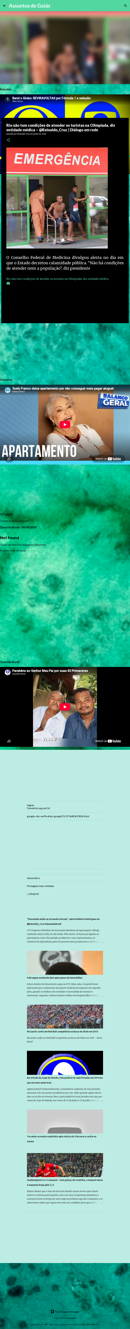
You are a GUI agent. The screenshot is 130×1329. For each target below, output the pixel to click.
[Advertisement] (65, 350)
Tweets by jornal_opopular (14, 520)
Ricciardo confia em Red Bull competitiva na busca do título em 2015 (62, 1031)
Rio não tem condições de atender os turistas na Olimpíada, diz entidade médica (57, 278)
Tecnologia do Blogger (67, 1311)
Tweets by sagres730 (38, 808)
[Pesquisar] (55, 5)
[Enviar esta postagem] (8, 284)
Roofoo (73, 1318)
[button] (8, 140)
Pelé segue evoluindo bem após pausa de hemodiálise (54, 978)
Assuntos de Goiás (29, 6)
